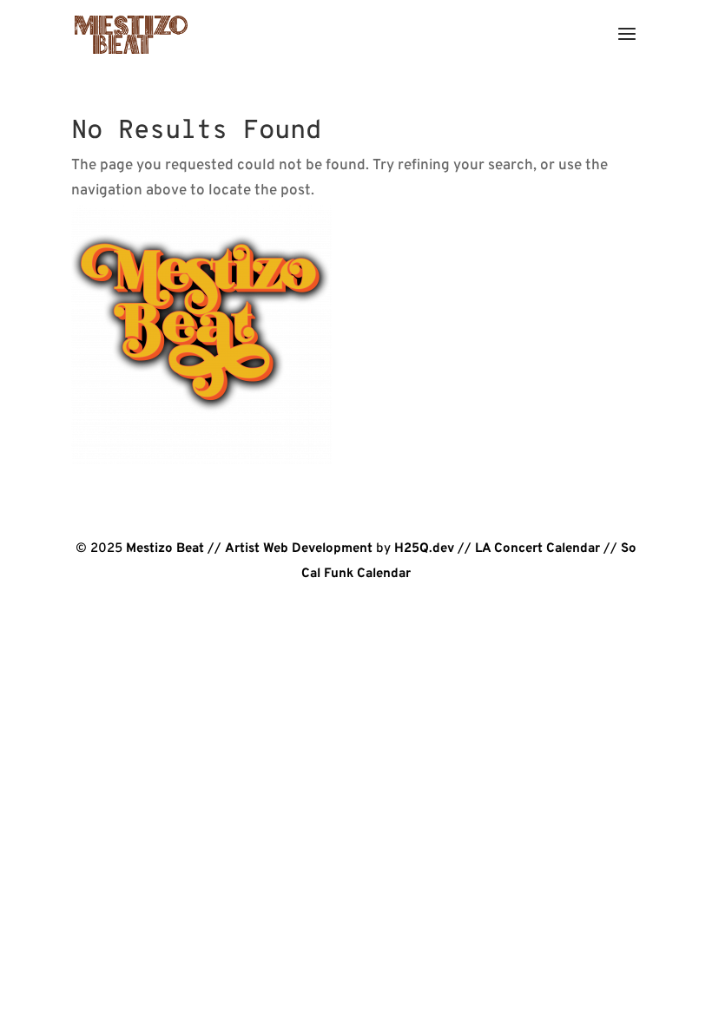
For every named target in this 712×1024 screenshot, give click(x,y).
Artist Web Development (298, 549)
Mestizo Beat (165, 549)
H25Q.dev (424, 549)
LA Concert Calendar (537, 549)
